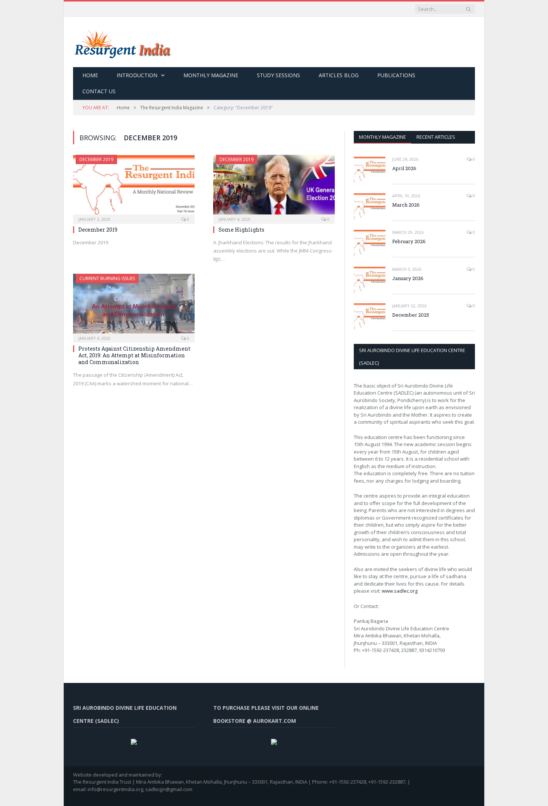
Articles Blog (339, 75)
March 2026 (406, 204)
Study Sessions (278, 75)
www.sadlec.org (400, 590)
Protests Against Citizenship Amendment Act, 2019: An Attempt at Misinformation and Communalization (134, 355)
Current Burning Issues (107, 278)
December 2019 (96, 159)
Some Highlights (241, 229)
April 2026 (404, 168)
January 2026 (407, 278)
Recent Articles (435, 137)
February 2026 (409, 241)
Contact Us (99, 91)
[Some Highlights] (274, 187)
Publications (396, 75)
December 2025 (410, 314)
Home (90, 75)
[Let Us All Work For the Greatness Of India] (122, 41)
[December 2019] (134, 187)
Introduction (137, 75)
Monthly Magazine (210, 75)
